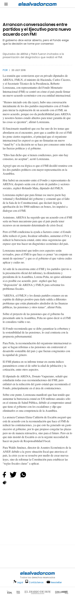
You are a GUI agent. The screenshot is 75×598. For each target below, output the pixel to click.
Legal (20, 582)
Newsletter (56, 582)
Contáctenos (36, 582)
